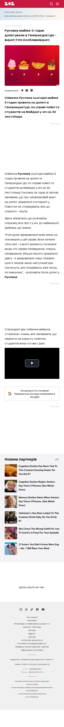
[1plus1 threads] (26, 609)
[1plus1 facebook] (37, 609)
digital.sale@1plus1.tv (32, 690)
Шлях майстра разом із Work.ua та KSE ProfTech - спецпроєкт (30, 16)
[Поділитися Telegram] (22, 90)
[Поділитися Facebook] (26, 90)
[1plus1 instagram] (21, 609)
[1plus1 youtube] (43, 609)
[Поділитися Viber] (31, 90)
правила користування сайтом (32, 647)
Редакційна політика (32, 650)
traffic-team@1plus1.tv (32, 697)
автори (32, 637)
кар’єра (32, 630)
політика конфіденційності (32, 643)
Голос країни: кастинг (13, 12)
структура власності (32, 640)
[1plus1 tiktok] (32, 609)
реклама (32, 620)
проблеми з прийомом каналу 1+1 (32, 624)
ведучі (32, 633)
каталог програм (32, 627)
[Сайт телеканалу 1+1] (9, 4)
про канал (32, 617)
